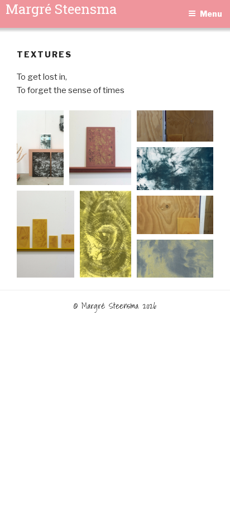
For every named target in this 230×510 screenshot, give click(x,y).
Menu (211, 13)
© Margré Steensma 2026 (115, 305)
